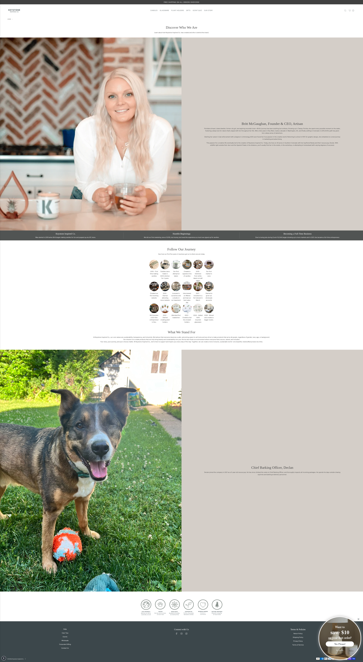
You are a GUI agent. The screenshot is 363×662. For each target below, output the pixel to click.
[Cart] (349, 10)
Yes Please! (339, 643)
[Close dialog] (358, 619)
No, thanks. (340, 650)
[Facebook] (176, 633)
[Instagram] (181, 633)
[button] (4, 658)
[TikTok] (186, 633)
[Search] (345, 10)
